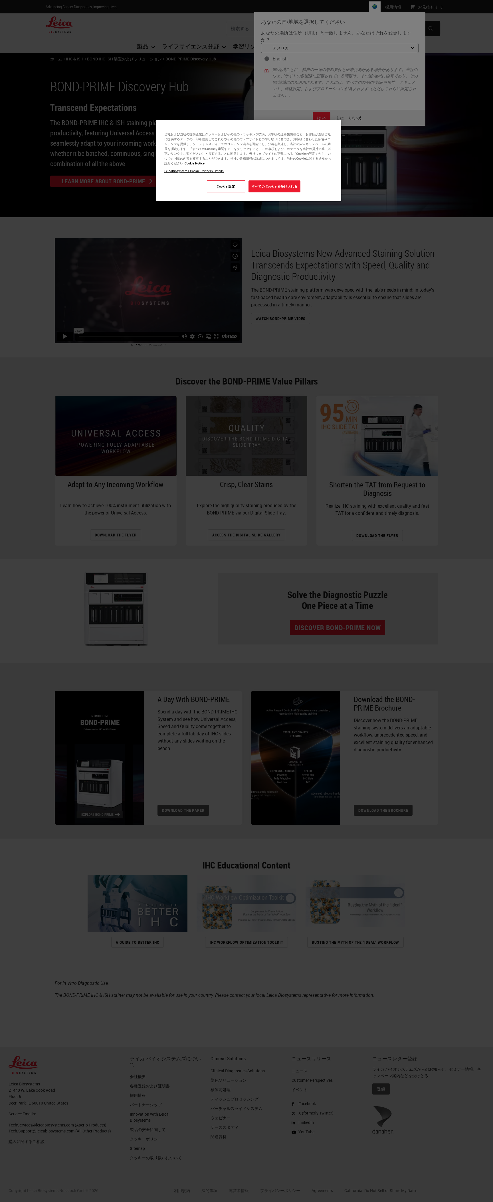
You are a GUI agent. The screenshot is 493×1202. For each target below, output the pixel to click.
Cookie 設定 (226, 186)
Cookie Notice (195, 163)
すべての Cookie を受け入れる (274, 186)
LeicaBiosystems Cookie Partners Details (194, 171)
